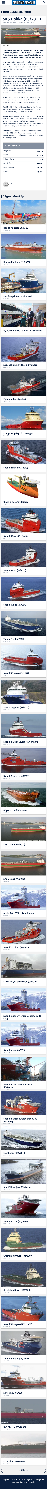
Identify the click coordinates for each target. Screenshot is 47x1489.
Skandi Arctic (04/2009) (15, 1221)
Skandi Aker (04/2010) (14, 1050)
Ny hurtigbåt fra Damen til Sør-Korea (22, 331)
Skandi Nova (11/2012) (14, 570)
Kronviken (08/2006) (14, 1461)
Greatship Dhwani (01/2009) (17, 1256)
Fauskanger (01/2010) (14, 1153)
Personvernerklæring (27, 1482)
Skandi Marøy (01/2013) (15, 536)
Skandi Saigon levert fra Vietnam (20, 742)
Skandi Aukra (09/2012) (15, 605)
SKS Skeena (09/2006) (14, 1427)
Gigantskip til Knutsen (15, 810)
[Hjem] (24, 2)
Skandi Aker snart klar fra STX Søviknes (19, 1086)
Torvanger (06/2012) (13, 639)
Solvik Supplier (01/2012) (16, 707)
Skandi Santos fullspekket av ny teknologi (20, 1120)
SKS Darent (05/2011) (14, 845)
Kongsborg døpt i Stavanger (18, 433)
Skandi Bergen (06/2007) (16, 1358)
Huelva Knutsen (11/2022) (16, 262)
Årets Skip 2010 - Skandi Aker (18, 913)
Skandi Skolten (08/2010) (16, 947)
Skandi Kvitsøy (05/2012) (16, 673)
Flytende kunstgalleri (14, 399)
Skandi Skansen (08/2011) (16, 776)
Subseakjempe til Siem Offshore (20, 365)
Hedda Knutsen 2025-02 (15, 228)
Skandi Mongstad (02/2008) (17, 1324)
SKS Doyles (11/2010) (14, 879)
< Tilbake (23, 1470)
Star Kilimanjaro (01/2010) (16, 1187)
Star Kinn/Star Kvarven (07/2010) (20, 982)
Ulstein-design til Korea (16, 502)
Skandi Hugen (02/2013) (15, 468)
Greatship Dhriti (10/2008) (16, 1290)
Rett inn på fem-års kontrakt (18, 296)
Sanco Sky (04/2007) (13, 1393)
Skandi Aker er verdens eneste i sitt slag (22, 1017)
